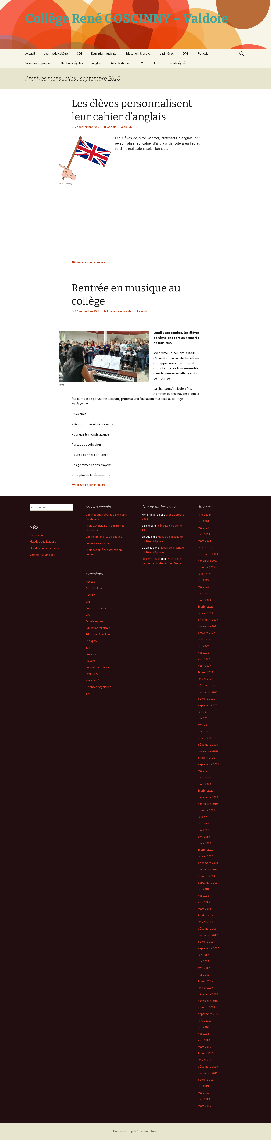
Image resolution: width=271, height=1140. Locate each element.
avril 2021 (204, 725)
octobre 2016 (206, 1007)
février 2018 (205, 915)
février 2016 (205, 1053)
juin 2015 (203, 1086)
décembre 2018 (208, 863)
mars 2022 (204, 666)
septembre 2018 (208, 882)
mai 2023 (203, 587)
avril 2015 (204, 1099)
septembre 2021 (208, 705)
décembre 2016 (208, 994)
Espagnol (91, 641)
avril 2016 (204, 1040)
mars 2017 (204, 974)
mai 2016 (203, 1034)
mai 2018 (203, 896)
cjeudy (128, 127)
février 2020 (205, 790)
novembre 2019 (208, 804)
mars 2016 (204, 1047)
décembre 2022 (208, 620)
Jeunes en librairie (97, 543)
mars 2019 (204, 843)
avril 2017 (204, 968)
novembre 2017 (208, 935)
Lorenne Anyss (151, 559)
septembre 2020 (208, 764)
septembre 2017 (208, 948)
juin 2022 (203, 646)
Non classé (93, 680)
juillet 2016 (204, 1020)
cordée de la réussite (99, 608)
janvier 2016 (205, 1060)
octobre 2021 (206, 698)
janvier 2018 (205, 922)
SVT (142, 63)
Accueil (30, 54)
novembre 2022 (208, 626)
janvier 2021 (205, 738)
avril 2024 (204, 534)
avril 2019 (204, 836)
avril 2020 (204, 777)
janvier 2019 (205, 856)
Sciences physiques (38, 63)
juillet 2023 (204, 574)
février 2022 (205, 672)
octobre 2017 (206, 942)
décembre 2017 (208, 928)
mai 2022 (203, 652)
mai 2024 (203, 528)
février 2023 (205, 606)
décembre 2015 (208, 1066)
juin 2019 (203, 823)
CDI (79, 54)
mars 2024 (204, 541)
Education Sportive (138, 54)
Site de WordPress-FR (44, 555)
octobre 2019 (206, 810)
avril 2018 (204, 902)
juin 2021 (203, 712)
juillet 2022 (204, 639)
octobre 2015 (206, 1080)
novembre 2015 (208, 1073)
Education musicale (103, 54)
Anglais (96, 63)
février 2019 (205, 850)
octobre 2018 (206, 876)
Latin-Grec (167, 54)
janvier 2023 (205, 613)
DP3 (185, 54)
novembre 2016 (208, 1001)
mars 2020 (204, 784)
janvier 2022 (205, 679)
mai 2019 (203, 830)
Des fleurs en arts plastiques (104, 537)
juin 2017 (203, 955)
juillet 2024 (204, 514)
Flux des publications (43, 541)
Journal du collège (56, 54)
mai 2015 (203, 1093)
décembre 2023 (208, 554)
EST (156, 63)
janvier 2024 (205, 547)
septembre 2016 (208, 1014)
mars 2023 (204, 600)
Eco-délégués (177, 63)
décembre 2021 (208, 685)
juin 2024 (203, 521)
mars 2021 (204, 731)
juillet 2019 (204, 817)
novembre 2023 (208, 560)
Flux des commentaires (44, 548)
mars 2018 (204, 909)
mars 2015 (204, 1106)
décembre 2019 (208, 797)
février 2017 (205, 981)
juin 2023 (203, 580)
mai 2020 (203, 771)
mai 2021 (203, 718)
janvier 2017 (205, 988)
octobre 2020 (206, 758)
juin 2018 (203, 889)
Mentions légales (72, 63)
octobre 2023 (206, 567)
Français (202, 54)
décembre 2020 (208, 744)
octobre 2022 (206, 633)
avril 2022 (204, 659)
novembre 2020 (208, 751)
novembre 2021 (208, 692)
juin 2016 (203, 1027)
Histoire (91, 661)
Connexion (36, 535)
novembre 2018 (208, 869)
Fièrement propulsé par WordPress (135, 1131)
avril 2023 (204, 593)
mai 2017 (203, 961)
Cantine (90, 595)
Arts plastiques (120, 63)
